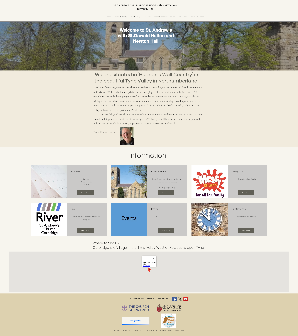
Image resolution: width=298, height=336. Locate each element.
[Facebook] (174, 299)
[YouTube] (185, 299)
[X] (180, 299)
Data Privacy (179, 330)
